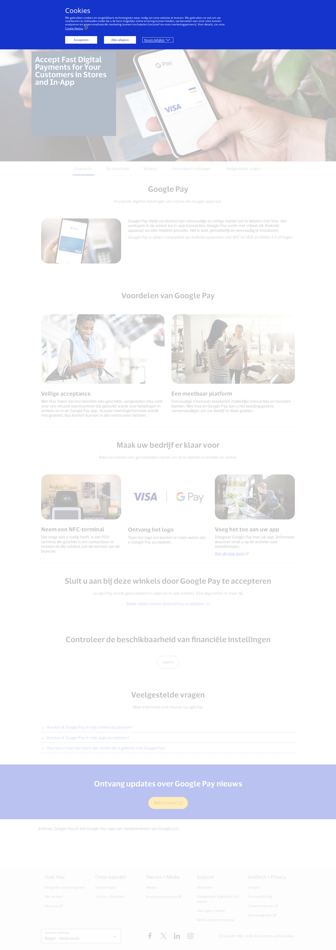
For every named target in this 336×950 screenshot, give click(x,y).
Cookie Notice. (74, 28)
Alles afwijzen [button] (120, 40)
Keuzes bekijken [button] (154, 40)
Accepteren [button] (81, 40)
